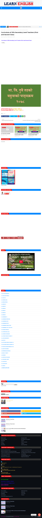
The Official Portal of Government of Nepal (28, 452)
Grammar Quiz (5, 321)
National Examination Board (5, 449)
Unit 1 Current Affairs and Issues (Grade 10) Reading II (16, 428)
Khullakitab (3, 493)
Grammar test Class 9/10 (7, 327)
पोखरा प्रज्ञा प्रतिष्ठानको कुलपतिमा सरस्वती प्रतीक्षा (8, 470)
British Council (3, 437)
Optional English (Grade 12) (8, 344)
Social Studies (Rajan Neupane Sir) (7, 496)
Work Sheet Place (24, 444)
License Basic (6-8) (6, 331)
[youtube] (11, 413)
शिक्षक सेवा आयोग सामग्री (6, 367)
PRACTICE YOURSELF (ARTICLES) (24, 26)
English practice (4, 462)
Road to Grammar (24, 442)
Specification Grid (6, 357)
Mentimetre (3, 440)
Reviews (4, 355)
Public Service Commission (5, 453)
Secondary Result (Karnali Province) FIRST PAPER (33, 134)
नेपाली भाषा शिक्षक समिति (4, 472)
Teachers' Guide (6, 359)
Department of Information (5, 456)
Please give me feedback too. (8, 346)
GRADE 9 (4, 314)
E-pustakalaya (23, 453)
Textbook (5, 361)
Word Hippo (3, 444)
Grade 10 (4, 304)
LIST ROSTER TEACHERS (5, 133)
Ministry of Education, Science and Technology (8, 451)
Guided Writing (6, 329)
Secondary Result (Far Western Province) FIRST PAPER (21, 134)
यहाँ (13, 109)
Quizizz (2, 442)
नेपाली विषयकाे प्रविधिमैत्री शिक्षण (5, 473)
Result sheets (5, 352)
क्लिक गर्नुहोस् (17, 109)
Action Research (6, 293)
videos (4, 365)
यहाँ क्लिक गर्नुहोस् (18, 110)
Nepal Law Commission (25, 456)
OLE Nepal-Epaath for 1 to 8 (25, 455)
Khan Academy (3, 490)
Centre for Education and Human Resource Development (10, 452)
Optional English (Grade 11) (8, 342)
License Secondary (6, 333)
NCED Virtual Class (24, 490)
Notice (4, 113)
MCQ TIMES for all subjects (25, 439)
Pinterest (22, 494)
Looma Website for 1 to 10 (5, 455)
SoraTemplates (3, 516)
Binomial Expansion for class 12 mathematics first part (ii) (11, 467)
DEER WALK (23, 492)
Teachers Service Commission (26, 451)
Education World (24, 437)
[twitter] (31, 413)
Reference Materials (6, 350)
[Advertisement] (21, 17)
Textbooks (5, 363)
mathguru (3, 466)
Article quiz (3, 464)
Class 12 (4, 297)
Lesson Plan (23, 493)
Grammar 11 (5, 316)
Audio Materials (6, 295)
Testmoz (22, 443)
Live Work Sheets (4, 439)
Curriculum (5, 299)
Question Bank (6, 348)
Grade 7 (4, 310)
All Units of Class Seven (10, 423)
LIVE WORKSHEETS (6, 338)
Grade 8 (4, 312)
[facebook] (11, 411)
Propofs (22, 440)
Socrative (2, 443)
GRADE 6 (4, 308)
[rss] (31, 411)
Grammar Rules (6, 323)
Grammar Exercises (6, 319)
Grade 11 (4, 306)
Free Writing (5, 302)
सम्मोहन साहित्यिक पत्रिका (4, 469)
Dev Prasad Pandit (5, 36)
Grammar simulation (7, 325)
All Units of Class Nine (10, 419)
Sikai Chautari (3, 494)
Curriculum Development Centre (26, 449)
